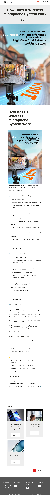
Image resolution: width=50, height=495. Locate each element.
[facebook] (21, 20)
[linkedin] (8, 487)
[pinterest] (26, 20)
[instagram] (8, 485)
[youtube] (28, 20)
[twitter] (23, 20)
